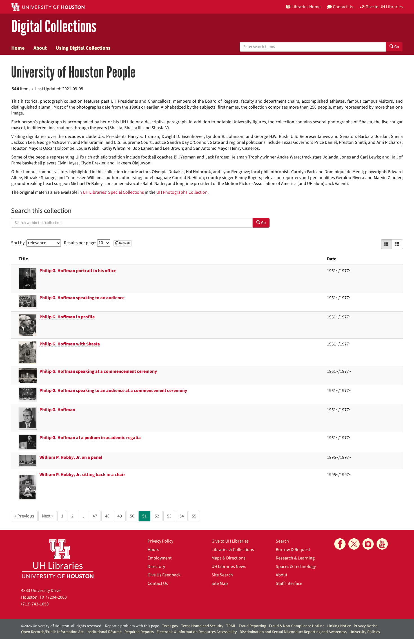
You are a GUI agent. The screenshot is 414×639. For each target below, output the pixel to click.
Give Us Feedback (164, 575)
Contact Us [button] (343, 7)
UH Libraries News (229, 566)
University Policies (365, 632)
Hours (153, 550)
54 (181, 516)
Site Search (222, 575)
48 (107, 516)
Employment (160, 558)
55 (194, 516)
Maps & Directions (229, 558)
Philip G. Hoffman (57, 410)
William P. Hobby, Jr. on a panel (70, 457)
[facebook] (340, 544)
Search (282, 541)
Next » (47, 516)
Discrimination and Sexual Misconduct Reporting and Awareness (293, 632)
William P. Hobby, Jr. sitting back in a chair (82, 474)
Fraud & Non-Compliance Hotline (296, 626)
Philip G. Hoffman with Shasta (69, 344)
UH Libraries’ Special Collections (114, 192)
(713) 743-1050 (35, 604)
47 (95, 516)
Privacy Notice (365, 626)
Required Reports (139, 632)
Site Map (220, 583)
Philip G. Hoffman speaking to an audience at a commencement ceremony (113, 390)
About (40, 48)
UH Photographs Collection (182, 192)
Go (396, 47)
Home (18, 48)
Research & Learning (295, 558)
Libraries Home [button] (305, 7)
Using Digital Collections (83, 48)
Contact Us (158, 583)
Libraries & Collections (233, 550)
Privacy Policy (160, 541)
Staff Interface (289, 583)
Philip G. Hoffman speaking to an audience (81, 298)
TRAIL (231, 626)
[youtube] (382, 544)
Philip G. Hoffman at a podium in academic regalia (90, 438)
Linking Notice (339, 626)
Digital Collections (53, 27)
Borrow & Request (293, 550)
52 (157, 516)
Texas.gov (170, 626)
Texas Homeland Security (202, 626)
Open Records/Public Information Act (52, 632)
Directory (156, 566)
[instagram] (368, 544)
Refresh (124, 243)
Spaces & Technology (296, 566)
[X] (354, 544)
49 (119, 516)
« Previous (24, 516)
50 (132, 516)
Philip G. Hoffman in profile (67, 317)
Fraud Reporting (252, 626)
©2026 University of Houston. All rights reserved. (61, 626)
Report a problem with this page (132, 626)
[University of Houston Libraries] (57, 558)
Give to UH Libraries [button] (384, 7)
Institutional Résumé (104, 632)
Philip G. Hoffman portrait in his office (77, 271)
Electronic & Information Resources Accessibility (197, 632)
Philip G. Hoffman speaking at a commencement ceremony (98, 371)
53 (169, 516)
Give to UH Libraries (230, 541)
